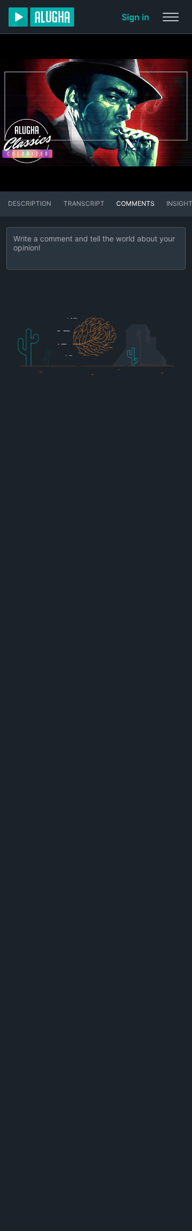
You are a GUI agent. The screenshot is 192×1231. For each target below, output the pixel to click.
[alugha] (41, 17)
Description (29, 203)
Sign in (135, 17)
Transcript (84, 203)
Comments (135, 203)
